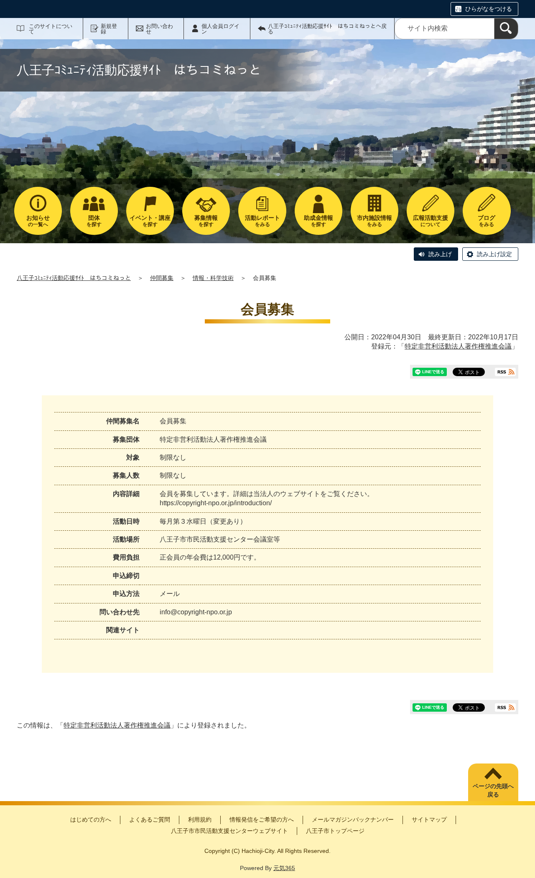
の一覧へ (38, 220)
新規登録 (109, 29)
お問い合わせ (159, 29)
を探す (94, 220)
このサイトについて (50, 29)
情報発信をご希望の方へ (261, 819)
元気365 (284, 868)
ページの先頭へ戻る (493, 790)
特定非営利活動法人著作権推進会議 (458, 346)
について (430, 220)
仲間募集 (161, 278)
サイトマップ (429, 819)
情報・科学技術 (213, 278)
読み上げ (440, 254)
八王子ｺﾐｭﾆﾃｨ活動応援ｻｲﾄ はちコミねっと (74, 278)
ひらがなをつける (488, 8)
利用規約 (199, 819)
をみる (262, 220)
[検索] (506, 28)
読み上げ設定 (494, 254)
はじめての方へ (90, 819)
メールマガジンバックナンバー (353, 819)
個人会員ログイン (220, 29)
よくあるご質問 (149, 819)
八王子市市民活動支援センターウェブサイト (229, 830)
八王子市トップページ (335, 830)
